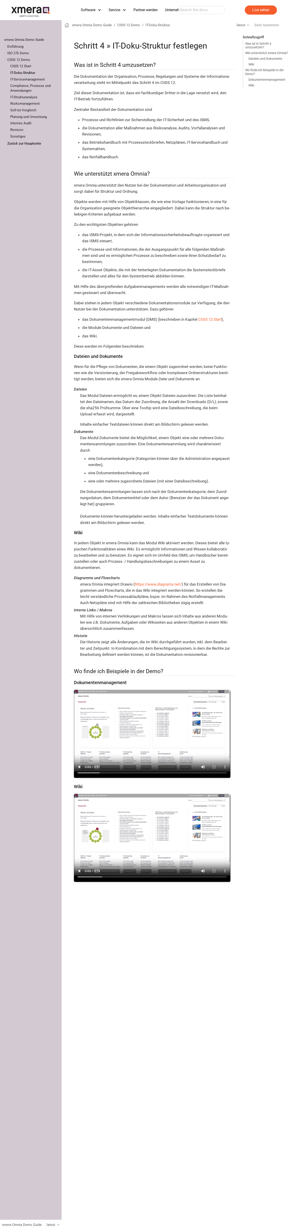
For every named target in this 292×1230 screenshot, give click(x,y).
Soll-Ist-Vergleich (23, 110)
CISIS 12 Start (20, 66)
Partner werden (145, 10)
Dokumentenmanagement (266, 79)
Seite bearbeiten (266, 25)
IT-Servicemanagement (27, 79)
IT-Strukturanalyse (23, 97)
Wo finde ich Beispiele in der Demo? (264, 72)
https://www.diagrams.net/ (158, 584)
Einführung (15, 46)
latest (241, 25)
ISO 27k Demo (18, 53)
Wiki (251, 64)
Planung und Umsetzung (28, 117)
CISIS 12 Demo (18, 60)
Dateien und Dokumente (265, 58)
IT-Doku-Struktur (22, 73)
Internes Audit (20, 123)
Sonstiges (18, 136)
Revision (16, 130)
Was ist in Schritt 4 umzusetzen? (258, 45)
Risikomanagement (25, 104)
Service (114, 10)
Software (88, 10)
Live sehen (260, 10)
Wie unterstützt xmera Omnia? (266, 53)
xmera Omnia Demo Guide (24, 40)
